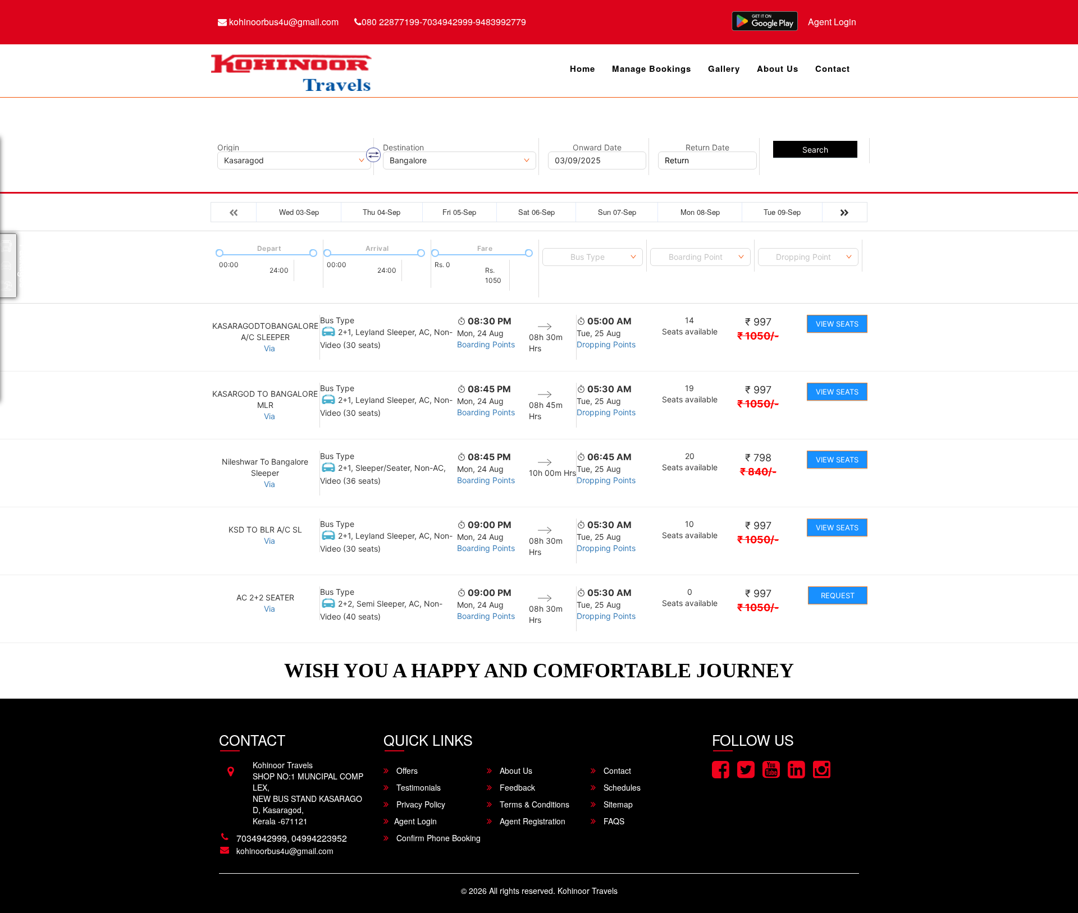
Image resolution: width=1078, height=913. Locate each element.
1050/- (758, 336)
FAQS (612, 821)
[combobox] (592, 257)
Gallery (724, 68)
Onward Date (597, 148)
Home (582, 68)
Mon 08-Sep (700, 212)
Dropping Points (606, 344)
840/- (758, 472)
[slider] (218, 252)
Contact (832, 68)
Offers (406, 770)
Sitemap (617, 804)
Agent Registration (531, 821)
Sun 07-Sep (617, 212)
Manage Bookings (651, 68)
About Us (777, 68)
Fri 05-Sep (459, 212)
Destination (403, 148)
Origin (228, 148)
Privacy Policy (419, 804)
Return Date (707, 148)
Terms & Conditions (533, 804)
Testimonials (417, 787)
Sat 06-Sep (536, 212)
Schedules (621, 787)
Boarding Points (486, 344)
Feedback (516, 787)
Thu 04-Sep (381, 212)
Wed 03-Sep (299, 212)
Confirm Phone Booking (437, 837)
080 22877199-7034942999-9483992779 (444, 21)
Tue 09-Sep (782, 212)
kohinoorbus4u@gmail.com (283, 21)
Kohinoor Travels (588, 890)
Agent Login (832, 21)
